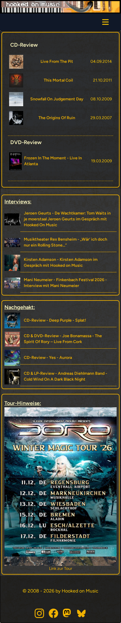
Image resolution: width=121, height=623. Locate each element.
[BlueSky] (81, 613)
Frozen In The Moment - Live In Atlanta (53, 161)
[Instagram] (39, 613)
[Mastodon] (67, 613)
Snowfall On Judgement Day (56, 99)
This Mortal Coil (58, 80)
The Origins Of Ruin (56, 117)
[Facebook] (53, 613)
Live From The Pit (57, 61)
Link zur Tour (96, 568)
